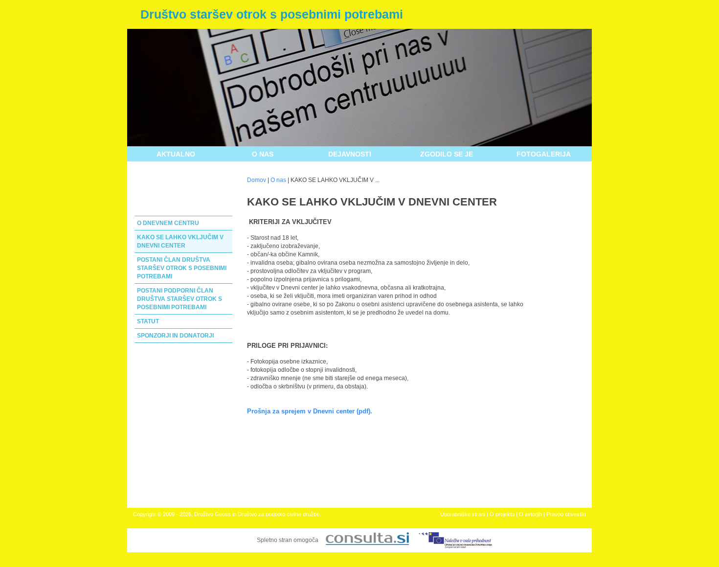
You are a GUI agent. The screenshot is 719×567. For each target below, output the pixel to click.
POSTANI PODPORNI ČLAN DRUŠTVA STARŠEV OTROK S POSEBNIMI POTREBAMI (179, 299)
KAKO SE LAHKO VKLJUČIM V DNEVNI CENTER (180, 241)
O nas (262, 154)
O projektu (502, 514)
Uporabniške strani (462, 514)
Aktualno (176, 154)
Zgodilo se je (446, 154)
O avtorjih (530, 514)
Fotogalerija (544, 154)
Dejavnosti (349, 154)
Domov (256, 180)
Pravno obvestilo (566, 514)
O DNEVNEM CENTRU (168, 223)
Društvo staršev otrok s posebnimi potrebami (271, 14)
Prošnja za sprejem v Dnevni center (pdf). (309, 411)
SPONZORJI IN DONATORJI (175, 335)
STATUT (148, 321)
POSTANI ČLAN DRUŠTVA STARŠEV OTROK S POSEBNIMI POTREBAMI (181, 268)
